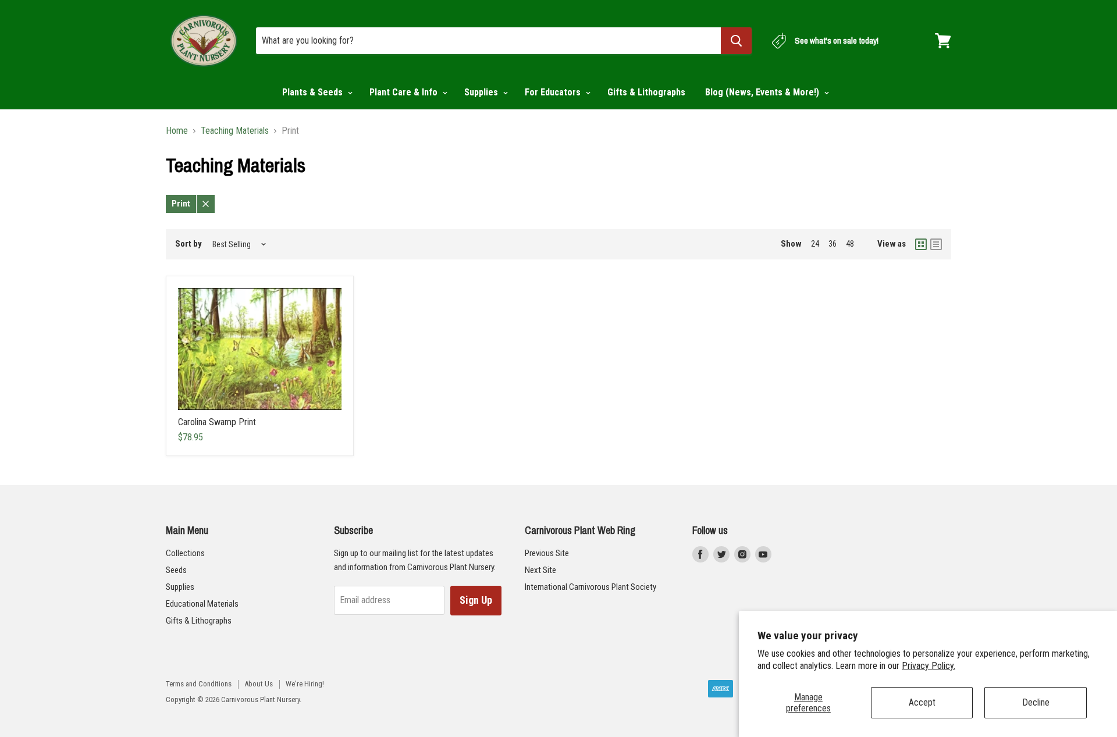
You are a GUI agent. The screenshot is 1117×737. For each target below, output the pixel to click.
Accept (922, 702)
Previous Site (547, 553)
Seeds (176, 570)
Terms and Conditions (199, 683)
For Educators (554, 92)
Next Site (540, 570)
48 (850, 243)
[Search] (736, 40)
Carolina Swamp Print (217, 422)
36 (832, 243)
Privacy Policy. (928, 665)
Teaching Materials (235, 131)
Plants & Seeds (313, 92)
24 (815, 243)
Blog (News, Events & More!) (763, 92)
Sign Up (476, 600)
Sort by (188, 244)
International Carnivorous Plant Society (590, 587)
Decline (1036, 702)
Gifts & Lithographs (646, 92)
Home (177, 131)
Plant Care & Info (404, 92)
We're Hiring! (305, 683)
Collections (185, 553)
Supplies (482, 92)
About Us (258, 683)
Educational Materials (202, 604)
